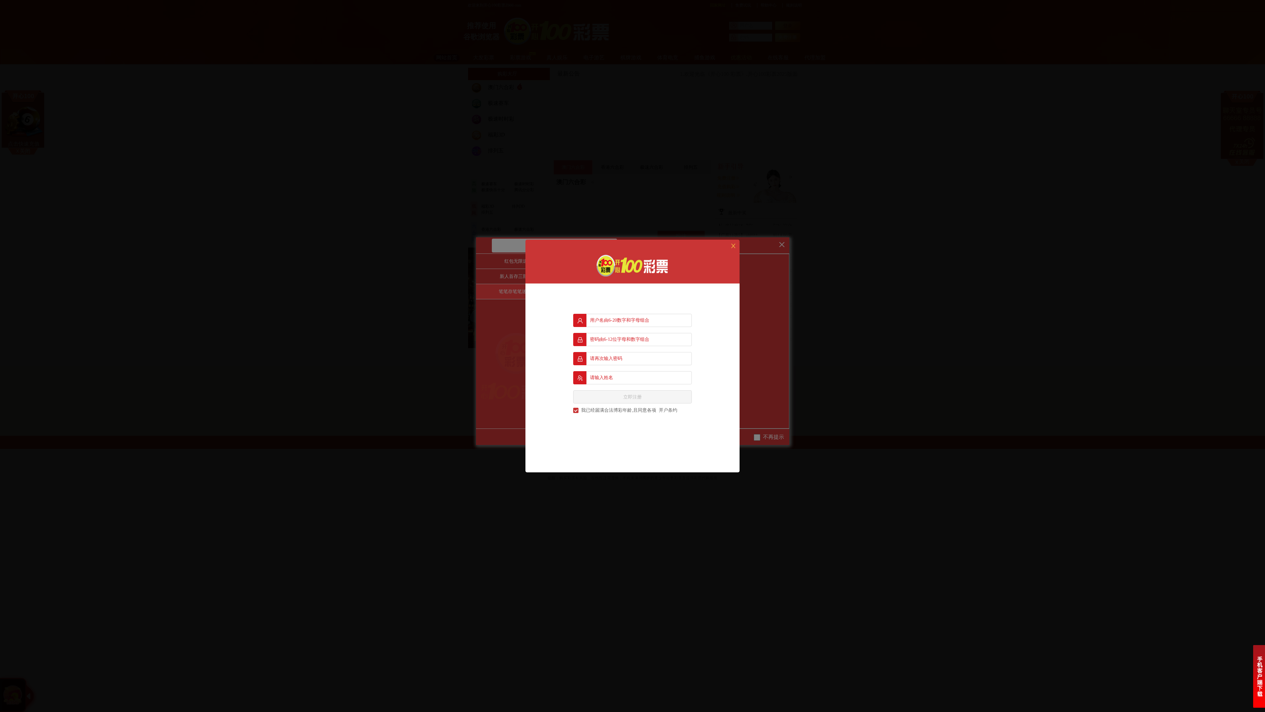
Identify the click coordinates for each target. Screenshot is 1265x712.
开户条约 (668, 410)
